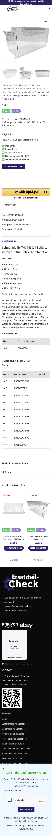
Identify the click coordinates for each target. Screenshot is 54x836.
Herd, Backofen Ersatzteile (14, 739)
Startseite (6, 85)
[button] (4, 40)
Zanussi (14, 560)
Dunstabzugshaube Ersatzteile (16, 749)
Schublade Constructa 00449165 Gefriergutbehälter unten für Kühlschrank (38, 541)
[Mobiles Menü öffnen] (3, 9)
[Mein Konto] (43, 9)
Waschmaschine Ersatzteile (15, 724)
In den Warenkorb (14, 167)
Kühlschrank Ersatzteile (13, 734)
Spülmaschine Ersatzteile (14, 729)
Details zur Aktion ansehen (26, 786)
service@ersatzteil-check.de (17, 606)
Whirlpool (37, 560)
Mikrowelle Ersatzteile (12, 758)
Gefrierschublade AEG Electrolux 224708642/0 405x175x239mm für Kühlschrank (13, 541)
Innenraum (23, 89)
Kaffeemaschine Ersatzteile (14, 754)
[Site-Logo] (13, 9)
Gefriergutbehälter (24, 92)
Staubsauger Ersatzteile (13, 744)
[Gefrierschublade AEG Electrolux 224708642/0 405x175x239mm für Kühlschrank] (13, 508)
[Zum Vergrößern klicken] (7, 59)
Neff (4, 105)
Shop (15, 85)
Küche (23, 85)
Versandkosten (30, 140)
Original (18, 229)
